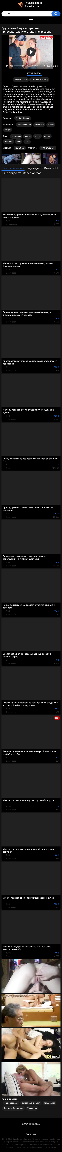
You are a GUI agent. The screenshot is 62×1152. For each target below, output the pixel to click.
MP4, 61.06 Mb (48, 148)
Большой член (24, 124)
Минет (51, 124)
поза (27, 141)
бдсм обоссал (11, 1103)
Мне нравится (19, 74)
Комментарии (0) (39, 79)
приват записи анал (31, 1103)
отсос (37, 136)
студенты (16, 136)
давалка (8, 141)
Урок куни (32, 1108)
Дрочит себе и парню (13, 1108)
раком (47, 136)
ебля (19, 141)
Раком (8, 130)
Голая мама (49, 1103)
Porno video (31, 1134)
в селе (28, 136)
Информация (21, 79)
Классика (39, 124)
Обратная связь (31, 1124)
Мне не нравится (23, 74)
